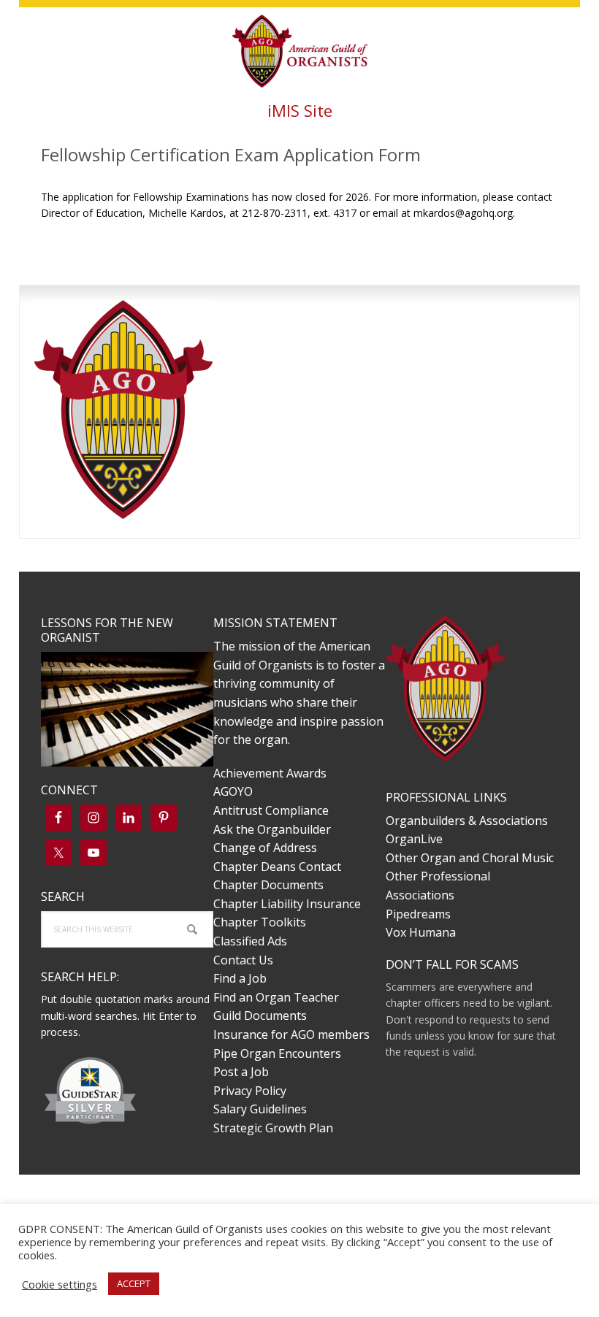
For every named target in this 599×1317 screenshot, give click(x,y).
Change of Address (265, 848)
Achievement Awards (270, 773)
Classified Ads (250, 941)
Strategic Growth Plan (273, 1128)
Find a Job (240, 978)
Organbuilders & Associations (467, 821)
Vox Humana (421, 932)
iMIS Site (299, 110)
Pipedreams (418, 914)
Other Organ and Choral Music (470, 858)
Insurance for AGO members (291, 1034)
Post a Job (241, 1072)
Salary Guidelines (260, 1109)
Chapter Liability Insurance (287, 904)
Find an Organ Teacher (276, 997)
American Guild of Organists (299, 51)
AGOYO (233, 791)
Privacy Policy (249, 1091)
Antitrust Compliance (271, 810)
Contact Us (243, 960)
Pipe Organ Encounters (277, 1053)
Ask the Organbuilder (272, 829)
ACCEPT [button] (133, 1283)
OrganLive (414, 839)
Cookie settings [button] (59, 1284)
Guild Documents (260, 1015)
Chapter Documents (268, 885)
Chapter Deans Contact (277, 867)
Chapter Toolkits (259, 922)
